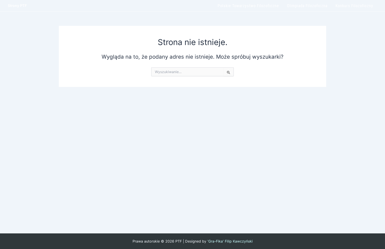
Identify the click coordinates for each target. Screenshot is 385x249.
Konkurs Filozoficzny (354, 5)
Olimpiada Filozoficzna (307, 5)
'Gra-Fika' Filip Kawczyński (230, 241)
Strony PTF (17, 5)
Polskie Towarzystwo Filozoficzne (248, 5)
